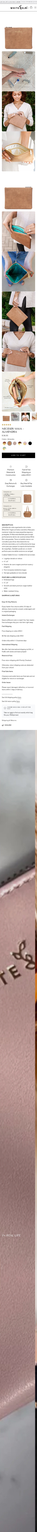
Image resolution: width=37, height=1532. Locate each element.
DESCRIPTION (7, 525)
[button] (6, 425)
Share (8, 725)
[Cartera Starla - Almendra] (28, 497)
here (19, 697)
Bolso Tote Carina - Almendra (10, 509)
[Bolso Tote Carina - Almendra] (28, 511)
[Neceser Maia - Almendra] (6, 417)
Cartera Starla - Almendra (9, 494)
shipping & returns (11, 595)
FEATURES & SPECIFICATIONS (14, 577)
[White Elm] (18, 7)
